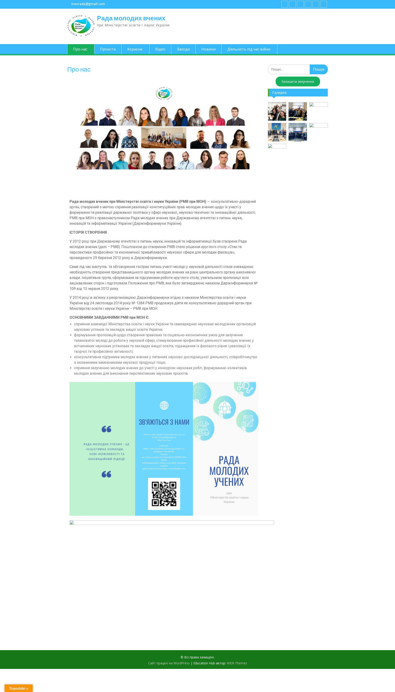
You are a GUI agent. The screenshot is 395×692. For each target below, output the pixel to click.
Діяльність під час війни (248, 49)
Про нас (80, 49)
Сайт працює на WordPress (169, 663)
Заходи (183, 49)
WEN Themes (237, 663)
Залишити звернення (298, 81)
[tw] (300, 4)
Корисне (134, 49)
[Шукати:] (298, 69)
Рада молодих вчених (131, 18)
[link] (308, 4)
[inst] (315, 4)
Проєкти (108, 49)
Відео (160, 49)
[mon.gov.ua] (323, 4)
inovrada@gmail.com (88, 4)
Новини (208, 49)
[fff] (284, 4)
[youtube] (292, 4)
